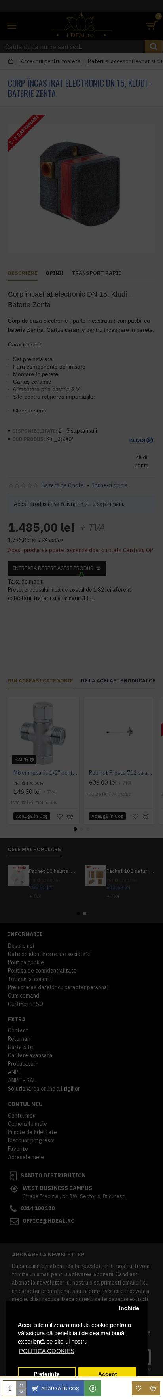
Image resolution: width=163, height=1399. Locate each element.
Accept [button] (107, 1374)
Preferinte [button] (47, 1374)
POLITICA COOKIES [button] (46, 1351)
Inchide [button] (129, 1308)
